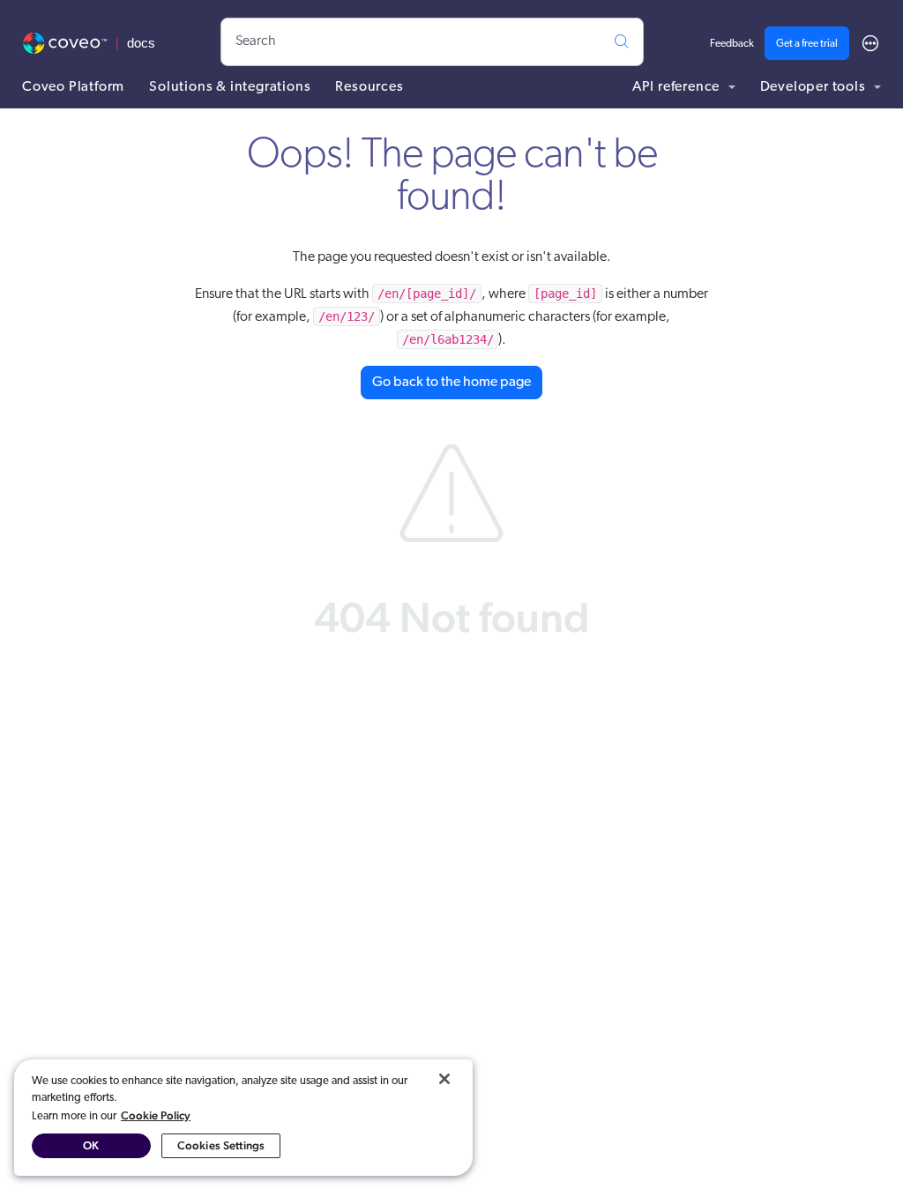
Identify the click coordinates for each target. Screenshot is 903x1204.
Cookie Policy (155, 1115)
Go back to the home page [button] (451, 382)
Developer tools (814, 87)
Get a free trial (807, 44)
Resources (369, 87)
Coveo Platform (73, 87)
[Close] (444, 1078)
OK (91, 1145)
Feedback (732, 44)
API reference (677, 87)
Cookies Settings (221, 1145)
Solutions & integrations (229, 87)
